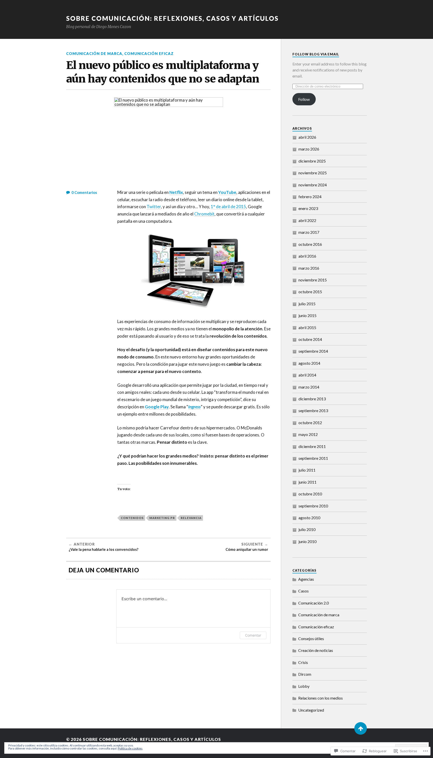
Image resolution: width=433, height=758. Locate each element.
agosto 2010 (309, 517)
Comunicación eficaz (149, 53)
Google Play (157, 406)
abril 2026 (307, 137)
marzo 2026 (308, 148)
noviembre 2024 (312, 184)
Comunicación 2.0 (313, 602)
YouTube (227, 192)
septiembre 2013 (313, 410)
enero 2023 (308, 208)
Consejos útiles (311, 638)
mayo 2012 (308, 434)
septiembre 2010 (313, 505)
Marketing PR (162, 517)
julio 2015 (306, 303)
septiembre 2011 (313, 458)
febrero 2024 (309, 196)
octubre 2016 (310, 244)
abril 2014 (307, 374)
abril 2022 (307, 220)
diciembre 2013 (312, 398)
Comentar (253, 635)
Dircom (304, 674)
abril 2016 (307, 256)
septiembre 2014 (313, 351)
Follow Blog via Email (315, 54)
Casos (303, 590)
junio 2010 (307, 541)
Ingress (194, 406)
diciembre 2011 (312, 446)
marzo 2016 (308, 268)
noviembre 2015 (312, 279)
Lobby (303, 686)
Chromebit (204, 213)
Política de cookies (130, 748)
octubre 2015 (310, 291)
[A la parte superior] (360, 728)
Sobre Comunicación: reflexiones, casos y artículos (172, 18)
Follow (304, 99)
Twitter (154, 206)
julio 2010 (306, 529)
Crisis (303, 662)
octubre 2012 (310, 422)
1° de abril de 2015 (228, 206)
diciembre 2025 (312, 161)
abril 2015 (307, 327)
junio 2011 (307, 482)
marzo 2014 (308, 387)
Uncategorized (311, 710)
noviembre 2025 (312, 172)
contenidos (132, 517)
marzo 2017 (308, 232)
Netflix (176, 192)
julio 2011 (306, 470)
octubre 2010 (310, 493)
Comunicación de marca (94, 53)
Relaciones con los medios (320, 698)
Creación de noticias (315, 650)
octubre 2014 (310, 339)
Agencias (306, 579)
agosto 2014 (309, 363)
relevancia (191, 517)
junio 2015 (307, 315)
